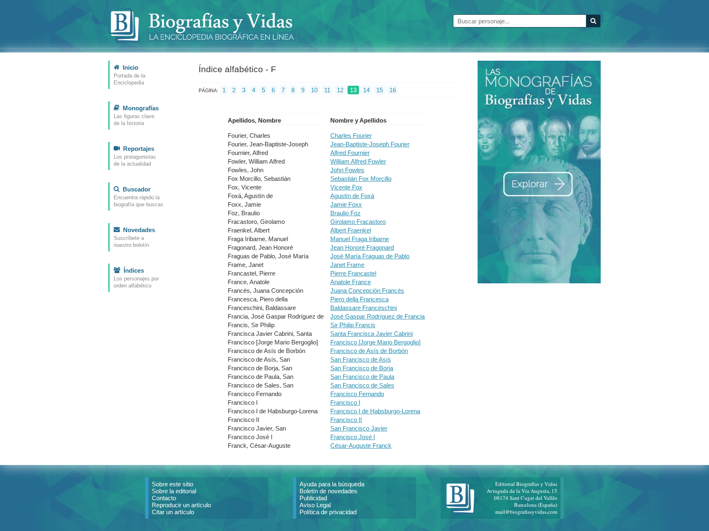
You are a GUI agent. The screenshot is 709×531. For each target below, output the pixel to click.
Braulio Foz (345, 213)
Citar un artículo (173, 511)
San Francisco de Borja (361, 368)
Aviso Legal (315, 504)
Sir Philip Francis (352, 324)
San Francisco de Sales (362, 385)
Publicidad (313, 498)
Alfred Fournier (350, 152)
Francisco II (346, 419)
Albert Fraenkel (350, 230)
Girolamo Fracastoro (358, 221)
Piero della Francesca (359, 299)
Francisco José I (352, 436)
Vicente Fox (346, 187)
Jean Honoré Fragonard (362, 247)
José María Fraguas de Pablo (369, 256)
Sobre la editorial (174, 491)
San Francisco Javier (358, 428)
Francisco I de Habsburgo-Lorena (375, 411)
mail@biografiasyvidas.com (526, 511)
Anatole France (350, 281)
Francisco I (345, 402)
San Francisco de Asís (360, 359)
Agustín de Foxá (352, 195)
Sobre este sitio (172, 484)
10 (314, 90)
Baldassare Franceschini (363, 307)
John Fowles (347, 169)
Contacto (164, 498)
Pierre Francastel (353, 273)
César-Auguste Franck (360, 445)
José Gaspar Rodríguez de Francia (377, 316)
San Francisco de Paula (362, 376)
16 (392, 90)
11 (327, 90)
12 (340, 90)
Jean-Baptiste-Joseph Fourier (369, 144)
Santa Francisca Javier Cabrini (371, 333)
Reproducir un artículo (181, 504)
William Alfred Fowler (358, 161)
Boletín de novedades (328, 491)
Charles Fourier (351, 135)
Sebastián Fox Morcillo (360, 178)
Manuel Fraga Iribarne (359, 238)
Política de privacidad (328, 511)
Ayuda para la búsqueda (332, 484)
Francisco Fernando (357, 393)
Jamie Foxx (346, 204)
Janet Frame (347, 264)
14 (366, 90)
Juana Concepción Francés (367, 290)
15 (379, 90)
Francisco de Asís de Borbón (369, 350)
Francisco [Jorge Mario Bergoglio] (375, 342)
